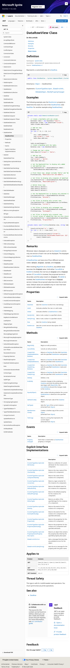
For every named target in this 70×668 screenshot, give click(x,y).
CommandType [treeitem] (8, 47)
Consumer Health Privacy (55, 664)
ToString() (30, 418)
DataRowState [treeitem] (8, 126)
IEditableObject (41, 92)
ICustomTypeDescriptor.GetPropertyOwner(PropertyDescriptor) (35, 534)
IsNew (29, 312)
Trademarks (15, 667)
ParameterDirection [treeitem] (10, 353)
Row (28, 322)
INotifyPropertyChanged (55, 92)
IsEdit (29, 308)
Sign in (66, 16)
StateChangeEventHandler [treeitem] (12, 386)
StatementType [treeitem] (8, 398)
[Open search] (61, 16)
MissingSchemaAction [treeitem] (10, 340)
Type (47, 405)
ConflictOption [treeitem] (8, 50)
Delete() (29, 378)
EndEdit (29, 272)
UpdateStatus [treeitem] (8, 422)
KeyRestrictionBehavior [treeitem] (11, 317)
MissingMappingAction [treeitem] (11, 334)
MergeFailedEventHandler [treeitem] (12, 331)
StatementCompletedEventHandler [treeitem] (13, 394)
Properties (31, 48)
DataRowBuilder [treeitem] (8, 102)
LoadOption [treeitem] (7, 320)
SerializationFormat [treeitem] (9, 376)
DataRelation (56, 354)
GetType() (30, 405)
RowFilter (30, 107)
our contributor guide (35, 622)
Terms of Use (5, 667)
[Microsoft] (3, 16)
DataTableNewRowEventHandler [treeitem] (13, 186)
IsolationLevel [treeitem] (8, 307)
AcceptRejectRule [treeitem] (9, 40)
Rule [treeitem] (5, 366)
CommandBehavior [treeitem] (9, 43)
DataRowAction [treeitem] (8, 99)
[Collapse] (22, 25)
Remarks (30, 46)
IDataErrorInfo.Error (33, 539)
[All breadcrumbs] (28, 27)
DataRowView (55, 105)
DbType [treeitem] (6, 214)
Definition (31, 41)
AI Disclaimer (5, 664)
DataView (30, 305)
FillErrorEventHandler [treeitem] (10, 247)
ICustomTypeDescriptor (44, 89)
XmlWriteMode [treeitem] (8, 432)
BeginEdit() (30, 345)
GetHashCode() (31, 400)
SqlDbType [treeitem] (7, 379)
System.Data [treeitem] (7, 37)
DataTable (64, 352)
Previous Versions (17, 664)
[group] (48, 78)
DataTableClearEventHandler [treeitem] (12, 171)
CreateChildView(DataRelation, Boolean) (33, 354)
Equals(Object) (31, 392)
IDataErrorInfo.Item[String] (35, 546)
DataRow (54, 70)
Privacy (42, 664)
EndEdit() (30, 381)
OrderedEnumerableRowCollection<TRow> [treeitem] (13, 348)
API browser (40, 27)
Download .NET (62, 21)
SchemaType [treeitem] (7, 373)
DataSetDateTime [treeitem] (9, 158)
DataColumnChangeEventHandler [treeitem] (13, 75)
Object (37, 84)
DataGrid (58, 251)
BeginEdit (40, 267)
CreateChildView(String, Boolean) (31, 367)
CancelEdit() (31, 349)
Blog (26, 664)
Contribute (34, 664)
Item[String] (31, 318)
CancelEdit (58, 269)
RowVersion (53, 102)
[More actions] (67, 27)
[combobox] (12, 29)
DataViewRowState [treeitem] (9, 200)
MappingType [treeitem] (8, 324)
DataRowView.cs (37, 65)
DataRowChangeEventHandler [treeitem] (13, 109)
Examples (31, 43)
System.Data (38, 61)
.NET (32, 27)
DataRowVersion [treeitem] (9, 129)
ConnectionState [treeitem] (9, 53)
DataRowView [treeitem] (9, 136)
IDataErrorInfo (58, 89)
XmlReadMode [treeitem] (8, 428)
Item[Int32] (30, 315)
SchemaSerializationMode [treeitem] (12, 369)
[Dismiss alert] (66, 3)
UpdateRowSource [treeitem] (9, 418)
